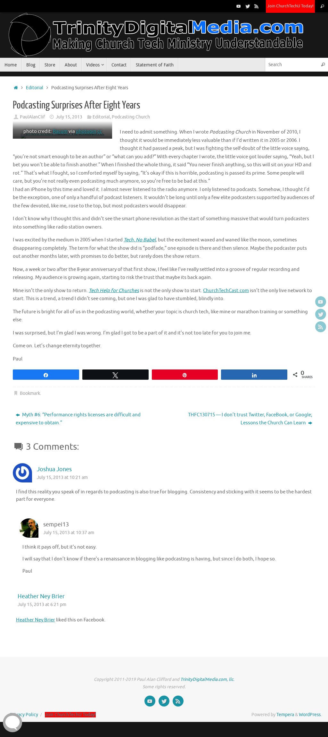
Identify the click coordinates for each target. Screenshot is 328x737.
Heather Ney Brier (41, 596)
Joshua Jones (54, 469)
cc (99, 131)
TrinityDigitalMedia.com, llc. (207, 679)
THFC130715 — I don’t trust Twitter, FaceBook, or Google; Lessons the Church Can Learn (250, 419)
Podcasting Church (131, 117)
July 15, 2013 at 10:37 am (68, 532)
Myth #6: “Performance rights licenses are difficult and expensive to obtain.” (78, 419)
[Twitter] (247, 6)
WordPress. (310, 714)
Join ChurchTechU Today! (290, 6)
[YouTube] (238, 6)
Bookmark (30, 393)
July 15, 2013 (69, 117)
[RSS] (256, 6)
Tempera (285, 714)
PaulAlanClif (32, 117)
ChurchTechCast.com (226, 291)
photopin (86, 131)
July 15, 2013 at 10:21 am (62, 477)
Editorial (34, 88)
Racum (60, 131)
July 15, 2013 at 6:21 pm (42, 604)
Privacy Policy (24, 714)
